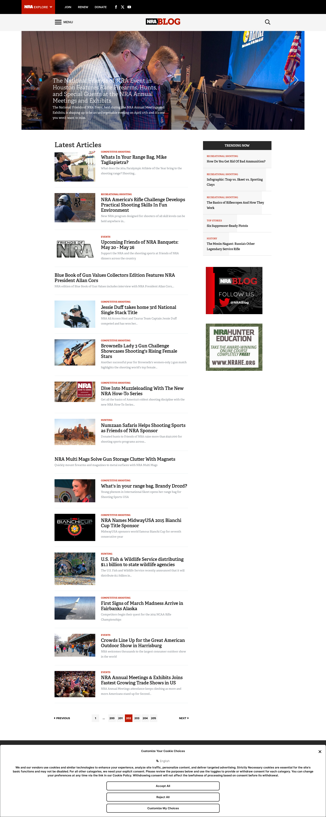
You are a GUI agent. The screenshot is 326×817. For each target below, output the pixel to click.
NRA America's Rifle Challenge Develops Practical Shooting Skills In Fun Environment (143, 205)
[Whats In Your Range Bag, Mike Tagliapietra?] (75, 166)
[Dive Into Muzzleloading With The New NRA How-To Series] (75, 392)
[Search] (267, 22)
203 (136, 718)
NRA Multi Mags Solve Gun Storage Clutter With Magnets (115, 459)
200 (112, 718)
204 (145, 718)
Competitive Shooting (116, 151)
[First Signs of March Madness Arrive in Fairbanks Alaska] (75, 608)
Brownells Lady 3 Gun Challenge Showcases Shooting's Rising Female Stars (139, 351)
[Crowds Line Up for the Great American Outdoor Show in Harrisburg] (75, 645)
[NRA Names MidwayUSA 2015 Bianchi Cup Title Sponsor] (75, 527)
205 (153, 718)
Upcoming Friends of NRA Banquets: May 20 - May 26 (139, 244)
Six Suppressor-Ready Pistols (227, 226)
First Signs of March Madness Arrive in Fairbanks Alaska (142, 605)
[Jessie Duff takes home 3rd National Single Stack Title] (75, 314)
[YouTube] (129, 3)
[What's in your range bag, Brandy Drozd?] (75, 490)
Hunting (106, 420)
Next (183, 718)
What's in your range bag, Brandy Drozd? (144, 486)
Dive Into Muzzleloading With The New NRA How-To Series (142, 391)
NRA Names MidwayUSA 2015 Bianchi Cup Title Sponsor (141, 523)
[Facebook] (116, 3)
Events (105, 236)
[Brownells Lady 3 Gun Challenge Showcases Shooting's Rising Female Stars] (75, 352)
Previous (62, 718)
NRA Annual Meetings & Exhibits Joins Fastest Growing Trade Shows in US (142, 680)
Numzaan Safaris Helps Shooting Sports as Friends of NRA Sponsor (143, 428)
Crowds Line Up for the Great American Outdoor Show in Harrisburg (143, 642)
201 (120, 718)
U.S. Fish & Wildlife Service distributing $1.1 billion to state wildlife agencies (142, 561)
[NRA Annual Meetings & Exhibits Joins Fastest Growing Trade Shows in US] (75, 684)
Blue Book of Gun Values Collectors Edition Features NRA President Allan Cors (115, 277)
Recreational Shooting (116, 194)
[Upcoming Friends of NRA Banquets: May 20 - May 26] (75, 248)
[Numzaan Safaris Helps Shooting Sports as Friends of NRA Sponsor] (75, 432)
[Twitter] (123, 3)
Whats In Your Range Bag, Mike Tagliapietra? (134, 159)
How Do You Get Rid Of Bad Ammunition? (236, 161)
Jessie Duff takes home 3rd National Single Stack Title (138, 309)
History (212, 238)
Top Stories (60, 73)
